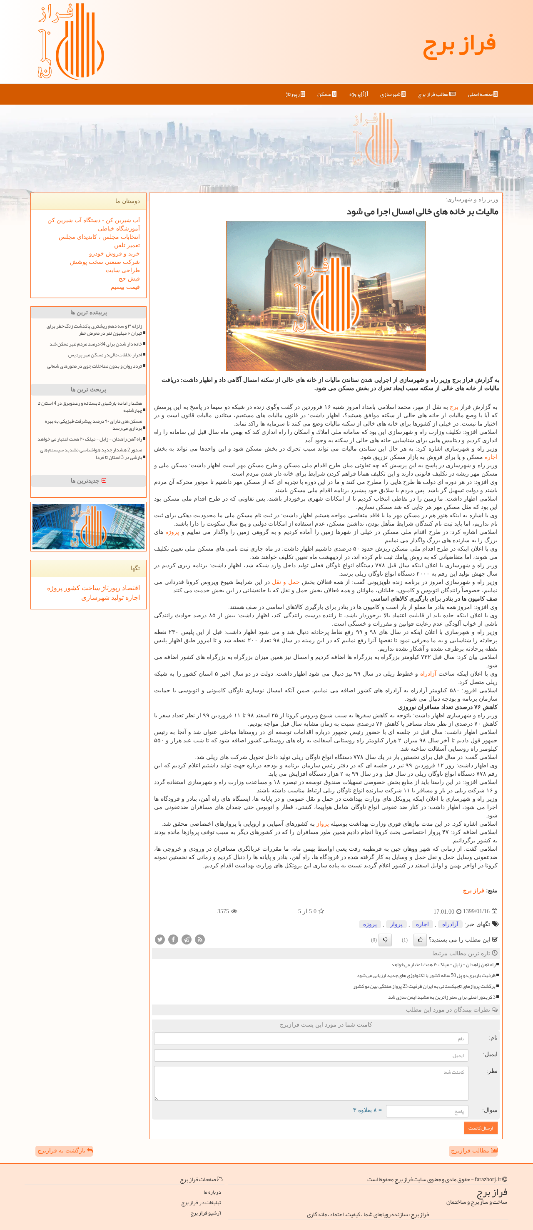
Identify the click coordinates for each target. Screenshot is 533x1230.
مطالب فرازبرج (471, 1150)
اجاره (491, 457)
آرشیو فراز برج (205, 1213)
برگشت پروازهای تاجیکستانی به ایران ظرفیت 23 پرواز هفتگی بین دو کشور (424, 986)
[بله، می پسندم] (420, 940)
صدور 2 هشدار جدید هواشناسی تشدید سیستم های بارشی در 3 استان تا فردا (91, 453)
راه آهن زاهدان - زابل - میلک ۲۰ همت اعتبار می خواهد (443, 964)
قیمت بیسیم (125, 287)
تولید (117, 597)
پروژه (355, 94)
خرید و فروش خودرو (114, 254)
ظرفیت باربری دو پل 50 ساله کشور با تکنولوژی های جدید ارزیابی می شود (426, 975)
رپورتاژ (293, 94)
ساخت (90, 587)
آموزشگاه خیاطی (119, 228)
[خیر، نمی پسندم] (385, 940)
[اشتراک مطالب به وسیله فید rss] (200, 939)
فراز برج (459, 41)
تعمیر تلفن (127, 245)
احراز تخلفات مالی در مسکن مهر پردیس (105, 355)
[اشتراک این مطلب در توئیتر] (160, 939)
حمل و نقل (286, 582)
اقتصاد (130, 587)
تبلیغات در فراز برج (201, 1202)
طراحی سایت (123, 270)
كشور (71, 587)
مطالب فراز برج (433, 94)
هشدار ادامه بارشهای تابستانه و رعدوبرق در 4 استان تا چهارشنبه (89, 406)
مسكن (324, 94)
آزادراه (428, 674)
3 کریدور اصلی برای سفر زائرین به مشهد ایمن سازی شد (442, 997)
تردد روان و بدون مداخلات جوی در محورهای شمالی (94, 366)
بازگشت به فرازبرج (62, 1150)
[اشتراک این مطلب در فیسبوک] (173, 939)
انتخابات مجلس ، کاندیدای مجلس (99, 237)
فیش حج (129, 279)
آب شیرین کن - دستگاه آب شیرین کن (93, 220)
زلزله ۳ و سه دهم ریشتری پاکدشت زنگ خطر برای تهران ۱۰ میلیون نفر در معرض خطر (94, 329)
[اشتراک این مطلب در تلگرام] (186, 939)
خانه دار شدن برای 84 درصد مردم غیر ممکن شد (96, 344)
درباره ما (212, 1192)
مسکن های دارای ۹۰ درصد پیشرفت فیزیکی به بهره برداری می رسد (93, 424)
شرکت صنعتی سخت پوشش (105, 262)
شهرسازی (390, 94)
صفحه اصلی (480, 94)
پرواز (322, 824)
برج (454, 407)
